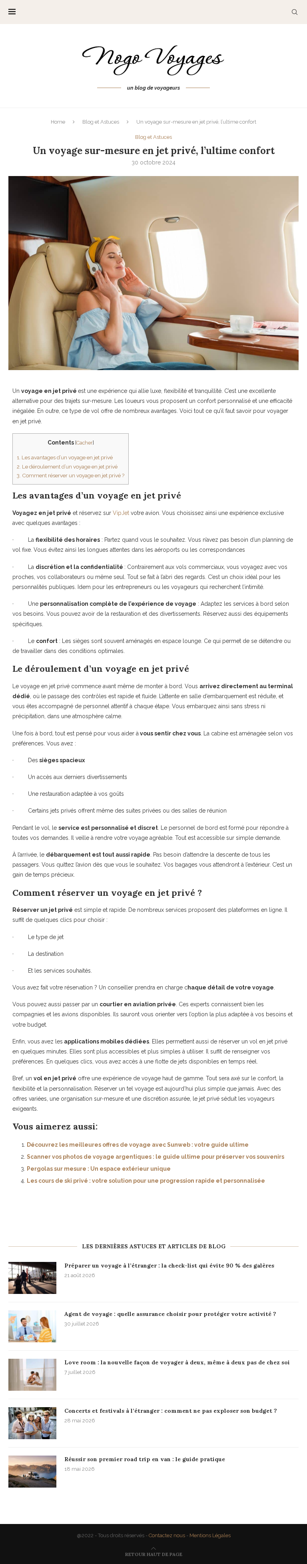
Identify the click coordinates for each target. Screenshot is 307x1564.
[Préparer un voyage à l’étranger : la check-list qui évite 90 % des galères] (32, 1278)
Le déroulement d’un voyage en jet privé (67, 466)
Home (58, 122)
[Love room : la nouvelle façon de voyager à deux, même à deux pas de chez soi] (32, 1375)
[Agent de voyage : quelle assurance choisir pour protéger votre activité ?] (32, 1326)
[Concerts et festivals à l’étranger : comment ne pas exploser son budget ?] (32, 1423)
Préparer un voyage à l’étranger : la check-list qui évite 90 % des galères (169, 1265)
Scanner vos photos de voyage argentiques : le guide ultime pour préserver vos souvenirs (155, 1156)
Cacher (84, 443)
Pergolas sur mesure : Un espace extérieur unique (99, 1168)
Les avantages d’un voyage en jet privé (65, 457)
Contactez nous (167, 1535)
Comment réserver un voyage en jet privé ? (70, 475)
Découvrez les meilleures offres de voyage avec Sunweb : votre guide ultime (138, 1144)
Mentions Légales (210, 1535)
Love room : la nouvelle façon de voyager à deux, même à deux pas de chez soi (177, 1362)
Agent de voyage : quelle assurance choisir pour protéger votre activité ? (170, 1314)
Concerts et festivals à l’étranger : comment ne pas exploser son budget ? (170, 1410)
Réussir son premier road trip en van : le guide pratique (144, 1459)
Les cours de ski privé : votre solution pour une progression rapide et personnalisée (146, 1181)
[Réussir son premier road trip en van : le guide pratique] (32, 1472)
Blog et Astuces (100, 122)
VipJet (121, 513)
